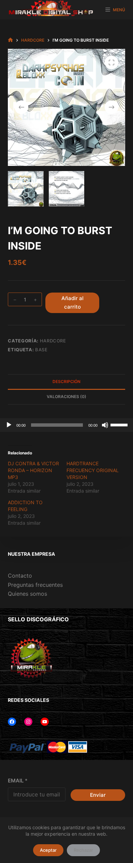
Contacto (20, 575)
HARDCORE (53, 340)
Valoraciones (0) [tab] (66, 396)
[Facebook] (12, 722)
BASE (41, 349)
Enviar (98, 795)
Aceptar (48, 850)
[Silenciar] (105, 425)
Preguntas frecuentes (35, 584)
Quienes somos (27, 593)
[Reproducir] (8, 425)
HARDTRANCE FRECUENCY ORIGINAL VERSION (92, 470)
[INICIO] (10, 40)
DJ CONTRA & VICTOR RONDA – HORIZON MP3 (33, 470)
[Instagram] (28, 722)
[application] (66, 425)
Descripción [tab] (66, 381)
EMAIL (18, 780)
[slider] (120, 424)
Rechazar (83, 850)
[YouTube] (45, 722)
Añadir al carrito (72, 302)
